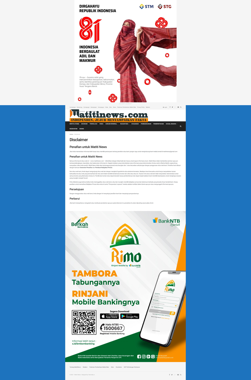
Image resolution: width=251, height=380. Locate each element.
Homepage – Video (103, 107)
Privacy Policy (141, 107)
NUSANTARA (124, 124)
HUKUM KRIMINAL (111, 124)
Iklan (110, 107)
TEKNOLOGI (93, 124)
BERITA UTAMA (74, 124)
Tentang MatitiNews (91, 111)
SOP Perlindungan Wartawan (77, 111)
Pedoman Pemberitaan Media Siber (126, 107)
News (114, 107)
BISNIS (82, 129)
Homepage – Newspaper (90, 107)
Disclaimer (77, 134)
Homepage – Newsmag (76, 107)
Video (101, 124)
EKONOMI (84, 124)
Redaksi (148, 107)
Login (165, 107)
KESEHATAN (73, 129)
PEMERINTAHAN (158, 124)
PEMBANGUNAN (146, 124)
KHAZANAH (135, 124)
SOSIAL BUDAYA (171, 124)
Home (71, 134)
